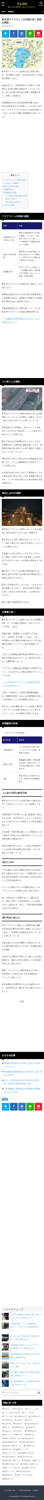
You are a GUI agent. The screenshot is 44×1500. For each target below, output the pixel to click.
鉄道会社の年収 (24, 1471)
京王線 (7, 1424)
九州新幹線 (36, 1416)
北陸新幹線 (19, 1427)
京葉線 (18, 1424)
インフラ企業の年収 (12, 1412)
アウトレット (32, 1409)
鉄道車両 (8, 1475)
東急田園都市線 (10, 1442)
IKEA (7, 1409)
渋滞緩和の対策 (10, 193)
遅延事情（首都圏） (30, 1464)
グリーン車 (29, 1412)
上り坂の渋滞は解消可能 (16, 196)
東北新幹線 (29, 1438)
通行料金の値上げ (13, 202)
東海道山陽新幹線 (28, 1442)
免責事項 (11, 11)
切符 (7, 1427)
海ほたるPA (11, 199)
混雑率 (7, 1449)
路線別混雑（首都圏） (32, 1460)
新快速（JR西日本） (12, 1438)
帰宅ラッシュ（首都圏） (13, 1434)
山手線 (18, 1431)
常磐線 (30, 1434)
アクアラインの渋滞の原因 (14, 180)
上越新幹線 (22, 1416)
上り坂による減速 (10, 183)
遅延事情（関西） (11, 1464)
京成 (29, 1420)
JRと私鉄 (18, 1409)
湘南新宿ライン (21, 1449)
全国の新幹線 (32, 1424)
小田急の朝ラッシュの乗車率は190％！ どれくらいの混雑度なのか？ (24, 1327)
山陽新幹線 (31, 1431)
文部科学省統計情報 (25, 1490)
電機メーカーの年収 (24, 1475)
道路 (5, 1099)
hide (17, 175)
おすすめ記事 (9, 205)
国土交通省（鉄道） (10, 1490)
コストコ (8, 1416)
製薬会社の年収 (25, 1457)
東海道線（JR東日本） (12, 1446)
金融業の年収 (29, 1468)
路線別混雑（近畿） (12, 1460)
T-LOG (22, 4)
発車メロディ (9, 1453)
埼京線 (31, 1427)
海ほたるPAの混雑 (11, 186)
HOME (3, 11)
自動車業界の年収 (26, 1453)
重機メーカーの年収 (12, 1468)
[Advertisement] (22, 145)
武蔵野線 (29, 1446)
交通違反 (8, 1420)
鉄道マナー (9, 1471)
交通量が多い (9, 189)
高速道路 (8, 1479)
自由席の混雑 (9, 1457)
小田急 (7, 1431)
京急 (19, 1420)
